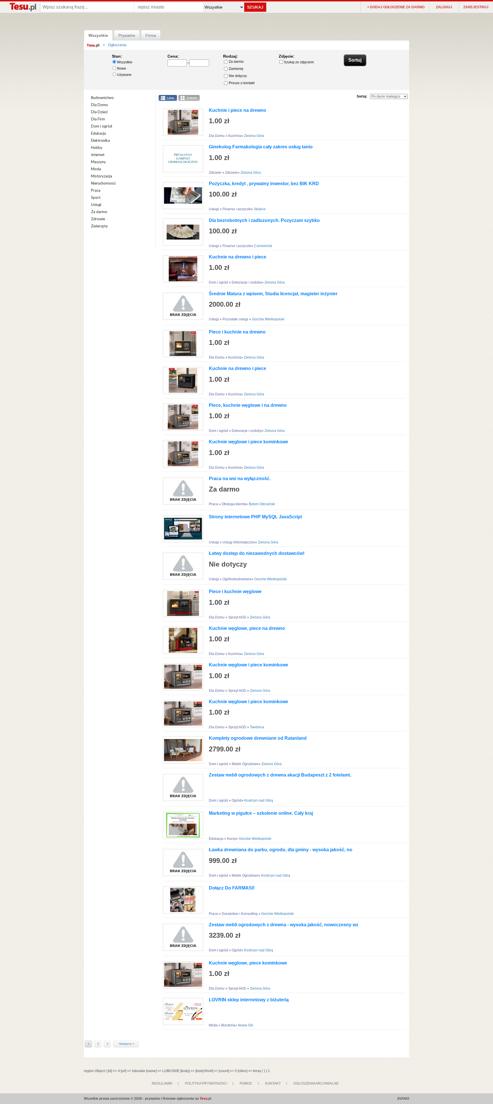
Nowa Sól (245, 1025)
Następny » (126, 1043)
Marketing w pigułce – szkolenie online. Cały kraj (261, 813)
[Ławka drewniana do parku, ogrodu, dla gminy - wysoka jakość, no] (181, 862)
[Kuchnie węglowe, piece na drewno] (181, 640)
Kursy (231, 839)
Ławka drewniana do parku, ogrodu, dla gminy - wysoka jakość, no (280, 849)
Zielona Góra (254, 136)
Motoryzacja (101, 176)
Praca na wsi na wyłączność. (239, 478)
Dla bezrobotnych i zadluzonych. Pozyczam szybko (264, 220)
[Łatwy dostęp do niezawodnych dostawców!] (181, 566)
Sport (95, 197)
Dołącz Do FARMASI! (231, 887)
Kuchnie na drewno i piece (237, 256)
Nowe (121, 68)
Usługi (96, 204)
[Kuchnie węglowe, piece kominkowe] (181, 974)
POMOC (246, 1083)
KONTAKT (273, 1083)
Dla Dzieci (99, 112)
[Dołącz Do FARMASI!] (181, 899)
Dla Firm (98, 119)
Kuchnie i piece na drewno (237, 110)
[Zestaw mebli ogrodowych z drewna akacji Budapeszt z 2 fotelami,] (181, 787)
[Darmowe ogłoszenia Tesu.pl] (22, 7)
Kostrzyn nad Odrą (258, 800)
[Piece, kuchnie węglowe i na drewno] (181, 416)
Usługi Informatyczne (239, 542)
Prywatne (126, 35)
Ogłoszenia (117, 45)
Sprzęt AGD (237, 617)
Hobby (96, 147)
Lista (170, 98)
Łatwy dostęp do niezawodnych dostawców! (256, 553)
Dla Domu (99, 104)
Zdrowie (98, 219)
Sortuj (361, 96)
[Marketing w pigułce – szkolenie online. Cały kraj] (181, 825)
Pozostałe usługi (236, 319)
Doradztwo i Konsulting (240, 914)
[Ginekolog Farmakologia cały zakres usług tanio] (181, 158)
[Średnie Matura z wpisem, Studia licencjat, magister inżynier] (181, 306)
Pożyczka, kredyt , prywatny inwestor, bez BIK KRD (264, 183)
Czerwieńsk (263, 246)
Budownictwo (102, 97)
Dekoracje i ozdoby (247, 282)
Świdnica (257, 727)
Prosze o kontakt (241, 83)
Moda (96, 169)
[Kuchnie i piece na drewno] (181, 122)
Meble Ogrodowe (245, 764)
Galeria (192, 98)
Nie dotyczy (238, 76)
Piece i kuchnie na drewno (237, 331)
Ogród (236, 800)
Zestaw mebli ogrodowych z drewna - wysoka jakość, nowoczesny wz (283, 924)
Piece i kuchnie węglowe (235, 591)
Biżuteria (228, 1025)
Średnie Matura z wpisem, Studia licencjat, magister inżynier (273, 293)
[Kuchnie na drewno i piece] (181, 268)
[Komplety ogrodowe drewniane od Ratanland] (181, 750)
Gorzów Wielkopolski (268, 319)
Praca (95, 190)
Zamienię (236, 69)
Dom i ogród (101, 126)
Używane (124, 75)
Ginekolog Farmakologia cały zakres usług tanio (261, 146)
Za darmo (236, 62)
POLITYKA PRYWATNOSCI (206, 1083)
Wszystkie (98, 35)
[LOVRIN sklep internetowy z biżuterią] (181, 1011)
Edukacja (98, 133)
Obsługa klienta (234, 504)
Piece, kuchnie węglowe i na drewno (248, 405)
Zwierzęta (99, 226)
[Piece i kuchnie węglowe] (181, 603)
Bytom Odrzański (262, 504)
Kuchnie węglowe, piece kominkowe (248, 963)
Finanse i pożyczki (237, 209)
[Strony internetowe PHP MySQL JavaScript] (181, 528)
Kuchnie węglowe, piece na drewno (247, 628)
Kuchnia (234, 136)
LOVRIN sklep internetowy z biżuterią (249, 999)
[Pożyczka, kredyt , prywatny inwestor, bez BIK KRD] (181, 195)
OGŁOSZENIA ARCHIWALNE (316, 1083)
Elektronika (100, 140)
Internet (97, 154)
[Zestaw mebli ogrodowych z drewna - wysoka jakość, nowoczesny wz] (181, 937)
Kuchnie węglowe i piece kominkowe (248, 441)
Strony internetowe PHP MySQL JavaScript (255, 516)
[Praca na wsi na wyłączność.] (181, 491)
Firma (151, 35)
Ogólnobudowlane (237, 579)
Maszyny (98, 161)
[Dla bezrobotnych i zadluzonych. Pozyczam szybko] (181, 232)
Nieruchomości (103, 183)
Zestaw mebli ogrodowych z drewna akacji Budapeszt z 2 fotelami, (280, 775)
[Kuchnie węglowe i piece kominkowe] (181, 453)
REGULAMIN (162, 1083)
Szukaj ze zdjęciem (299, 62)
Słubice (260, 209)
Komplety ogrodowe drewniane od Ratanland (258, 738)
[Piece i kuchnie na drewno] (181, 343)
